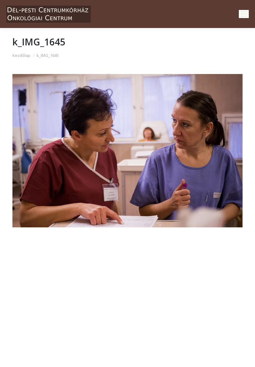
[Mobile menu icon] (244, 14)
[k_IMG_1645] (127, 150)
